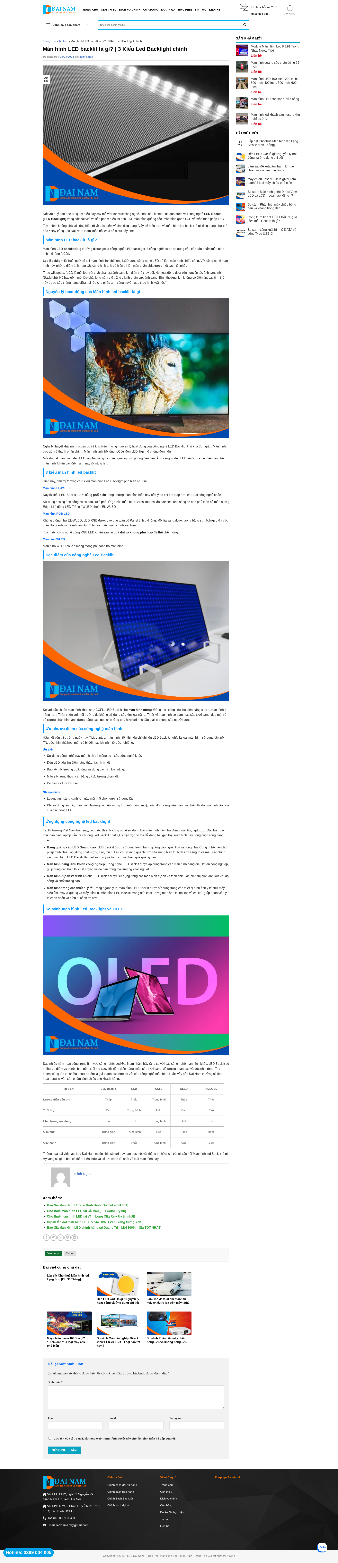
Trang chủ (89, 9)
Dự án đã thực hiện (176, 9)
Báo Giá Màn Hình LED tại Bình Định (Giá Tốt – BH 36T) (87, 1205)
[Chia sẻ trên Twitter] (53, 1237)
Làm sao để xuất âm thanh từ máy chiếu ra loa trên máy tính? (271, 168)
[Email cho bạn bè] (60, 1237)
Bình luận (55, 1382)
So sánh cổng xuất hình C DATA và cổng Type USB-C (272, 231)
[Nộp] (245, 25)
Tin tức (200, 9)
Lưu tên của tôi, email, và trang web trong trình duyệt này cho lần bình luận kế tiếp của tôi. (115, 1438)
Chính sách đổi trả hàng (122, 1484)
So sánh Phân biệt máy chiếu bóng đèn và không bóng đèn (272, 206)
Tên (50, 1418)
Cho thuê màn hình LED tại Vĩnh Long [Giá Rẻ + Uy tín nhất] (91, 1216)
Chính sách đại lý (118, 1505)
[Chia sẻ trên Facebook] (46, 1237)
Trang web (176, 1418)
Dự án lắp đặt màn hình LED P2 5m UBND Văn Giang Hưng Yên (94, 1222)
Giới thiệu (109, 9)
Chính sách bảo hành (120, 1491)
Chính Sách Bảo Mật (120, 1498)
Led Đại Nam (85, 1153)
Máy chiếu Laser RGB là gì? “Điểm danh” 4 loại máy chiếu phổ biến (272, 180)
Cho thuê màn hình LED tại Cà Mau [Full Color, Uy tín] (86, 1211)
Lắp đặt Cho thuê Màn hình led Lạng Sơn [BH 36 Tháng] (273, 143)
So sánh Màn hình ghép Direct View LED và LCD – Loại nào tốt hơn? (273, 193)
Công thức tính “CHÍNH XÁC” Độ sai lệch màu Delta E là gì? (273, 219)
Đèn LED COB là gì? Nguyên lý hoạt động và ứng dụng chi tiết (273, 155)
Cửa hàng (150, 9)
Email (112, 1418)
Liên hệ (214, 9)
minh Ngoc (86, 56)
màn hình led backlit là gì (183, 225)
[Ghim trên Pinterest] (67, 1237)
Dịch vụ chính (129, 9)
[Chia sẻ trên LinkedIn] (74, 1237)
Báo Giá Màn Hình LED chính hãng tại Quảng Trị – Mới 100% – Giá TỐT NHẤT (104, 1227)
